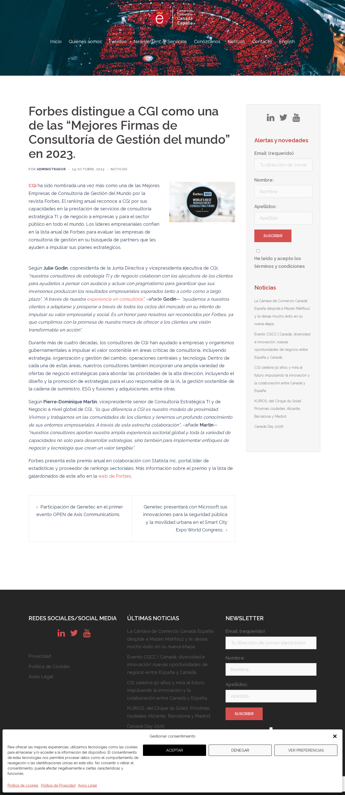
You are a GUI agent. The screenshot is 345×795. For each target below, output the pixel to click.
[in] (270, 119)
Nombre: (264, 180)
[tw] (283, 119)
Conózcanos (207, 41)
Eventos (118, 41)
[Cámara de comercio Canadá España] (172, 19)
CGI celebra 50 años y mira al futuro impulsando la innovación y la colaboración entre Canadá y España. (167, 690)
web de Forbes (114, 476)
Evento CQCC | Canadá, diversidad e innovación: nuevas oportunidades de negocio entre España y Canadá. (167, 664)
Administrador (51, 169)
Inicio (56, 41)
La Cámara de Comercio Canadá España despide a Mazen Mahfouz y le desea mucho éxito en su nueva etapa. (170, 639)
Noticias (236, 41)
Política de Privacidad (58, 785)
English (287, 41)
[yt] (296, 119)
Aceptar (174, 750)
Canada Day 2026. (269, 426)
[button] (334, 736)
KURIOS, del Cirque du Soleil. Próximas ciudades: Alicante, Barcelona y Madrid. (278, 408)
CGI (32, 185)
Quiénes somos (85, 41)
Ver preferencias (306, 750)
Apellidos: (265, 206)
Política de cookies (23, 785)
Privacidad (40, 656)
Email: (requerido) (274, 153)
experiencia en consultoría (115, 299)
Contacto (262, 41)
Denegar (240, 750)
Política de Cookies (49, 666)
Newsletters (147, 41)
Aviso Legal (87, 785)
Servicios (177, 41)
